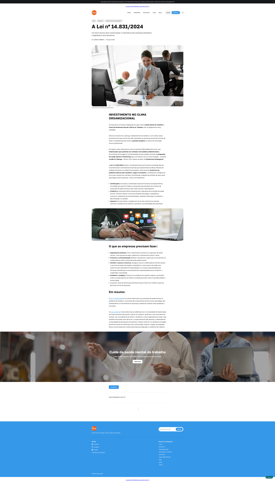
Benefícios (137, 12)
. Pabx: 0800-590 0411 (164, 457)
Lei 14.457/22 (116, 312)
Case (154, 12)
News (94, 20)
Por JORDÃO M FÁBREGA (98, 39)
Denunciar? (146, 12)
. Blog (159, 459)
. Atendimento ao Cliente (165, 452)
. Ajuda (160, 462)
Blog (160, 12)
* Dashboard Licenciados (98, 452)
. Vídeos (160, 465)
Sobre (129, 12)
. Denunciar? (161, 454)
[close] (273, 2)
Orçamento (114, 387)
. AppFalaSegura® (163, 449)
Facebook (96, 444)
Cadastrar (176, 12)
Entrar (168, 12)
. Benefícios (161, 446)
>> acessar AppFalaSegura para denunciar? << (138, 6)
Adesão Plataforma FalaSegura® (114, 20)
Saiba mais (137, 361)
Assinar (179, 429)
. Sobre (160, 444)
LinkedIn (96, 450)
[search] (182, 12)
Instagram (96, 447)
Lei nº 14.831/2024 (116, 298)
